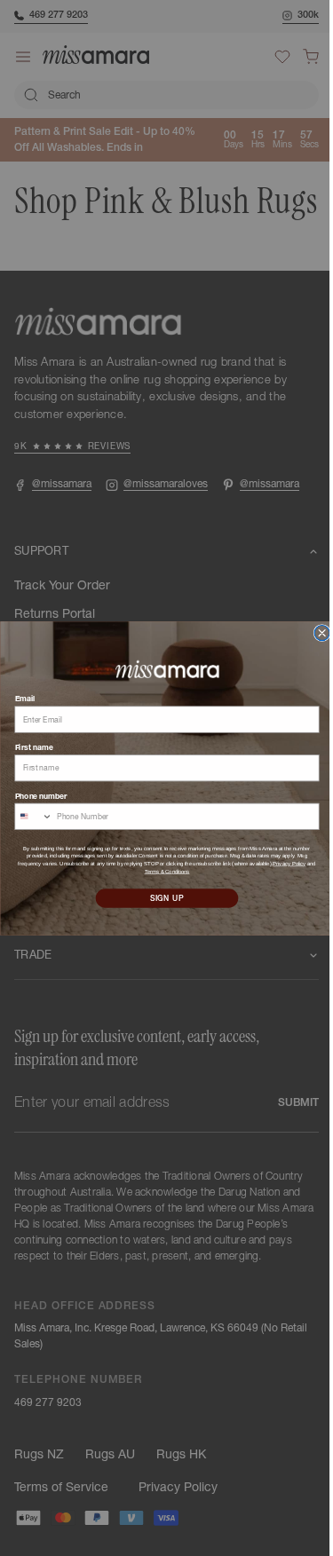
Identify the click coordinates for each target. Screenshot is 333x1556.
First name (27, 747)
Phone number (34, 795)
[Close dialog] (314, 632)
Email (18, 698)
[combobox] (26, 816)
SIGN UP (160, 898)
